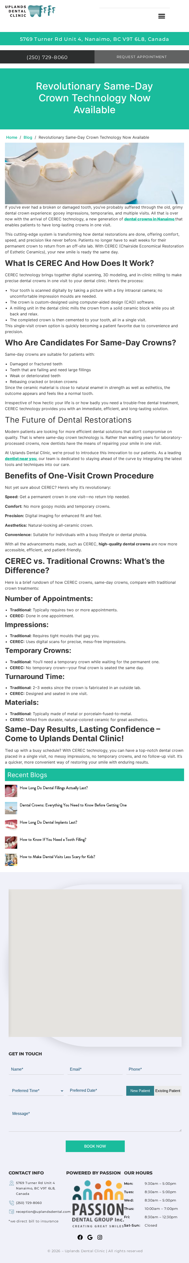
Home (11, 137)
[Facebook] (80, 1237)
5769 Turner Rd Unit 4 (35, 1188)
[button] (161, 16)
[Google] (90, 1237)
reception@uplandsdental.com (43, 1212)
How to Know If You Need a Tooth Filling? (53, 839)
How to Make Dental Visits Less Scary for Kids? (57, 857)
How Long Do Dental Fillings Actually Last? (54, 788)
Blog (28, 137)
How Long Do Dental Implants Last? (48, 822)
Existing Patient (167, 1091)
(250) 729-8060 (29, 1203)
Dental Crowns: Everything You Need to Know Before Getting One (73, 805)
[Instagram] (100, 1237)
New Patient (140, 1091)
